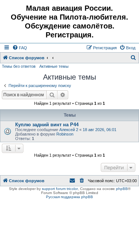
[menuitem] (19, 47)
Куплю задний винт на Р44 (47, 124)
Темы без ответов (19, 66)
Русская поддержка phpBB (69, 197)
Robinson (64, 134)
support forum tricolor (60, 189)
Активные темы (54, 66)
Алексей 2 (68, 129)
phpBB (122, 189)
